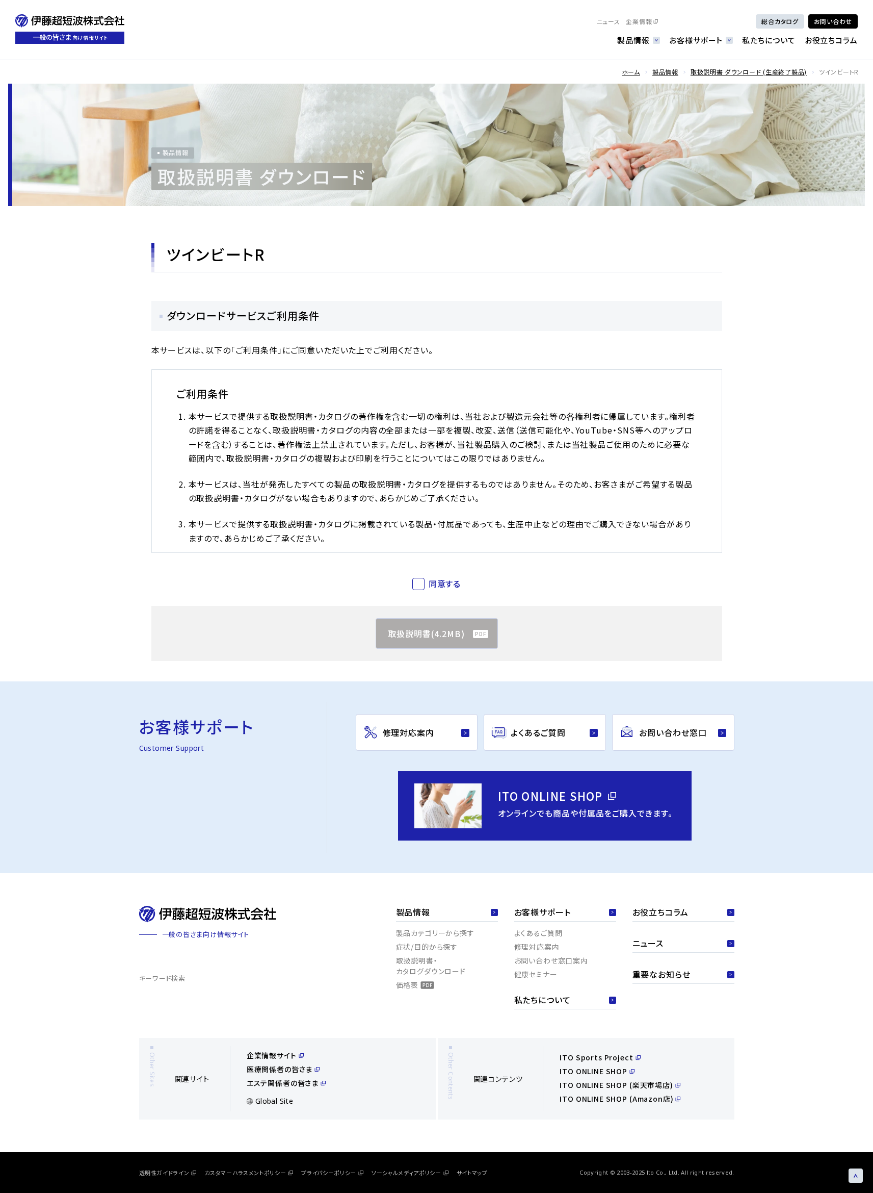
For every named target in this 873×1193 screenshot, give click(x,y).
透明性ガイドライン (164, 1173)
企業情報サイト (272, 1055)
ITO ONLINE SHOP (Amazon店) (616, 1099)
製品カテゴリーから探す (435, 933)
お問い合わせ (833, 21)
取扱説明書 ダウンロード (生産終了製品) (749, 71)
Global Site (274, 1101)
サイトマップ (472, 1173)
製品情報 (633, 40)
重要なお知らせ (661, 974)
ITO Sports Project (596, 1057)
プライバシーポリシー (328, 1173)
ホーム (631, 71)
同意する (445, 583)
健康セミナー (536, 974)
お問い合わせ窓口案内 (551, 960)
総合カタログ (779, 21)
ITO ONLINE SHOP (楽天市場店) (616, 1085)
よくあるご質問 (538, 933)
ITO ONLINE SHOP (593, 1071)
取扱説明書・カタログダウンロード (431, 965)
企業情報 (639, 21)
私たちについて (768, 40)
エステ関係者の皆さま (283, 1083)
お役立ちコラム (831, 40)
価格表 (407, 985)
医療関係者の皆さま (280, 1069)
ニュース (608, 21)
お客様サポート (696, 40)
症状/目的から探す (427, 947)
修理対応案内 (537, 947)
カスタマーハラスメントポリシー (245, 1173)
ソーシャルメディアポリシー (406, 1173)
